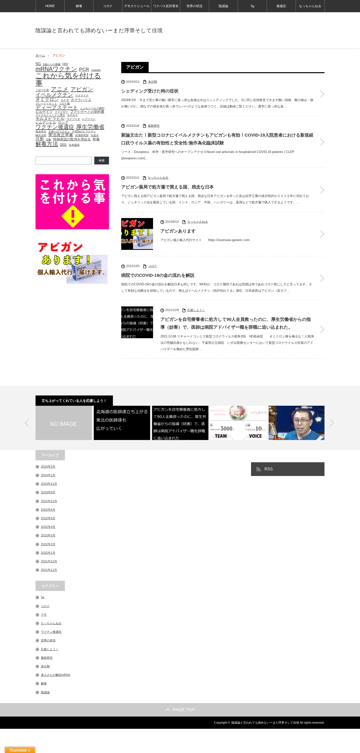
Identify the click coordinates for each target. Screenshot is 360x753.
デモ (44, 614)
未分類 (152, 81)
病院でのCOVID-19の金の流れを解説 (157, 275)
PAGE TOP (184, 709)
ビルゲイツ (44, 111)
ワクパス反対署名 (166, 6)
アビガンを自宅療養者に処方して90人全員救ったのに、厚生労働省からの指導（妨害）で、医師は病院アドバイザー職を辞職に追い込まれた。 (235, 323)
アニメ (60, 89)
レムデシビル (46, 122)
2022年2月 (48, 544)
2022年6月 (48, 509)
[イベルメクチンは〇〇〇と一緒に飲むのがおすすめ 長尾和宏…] (297, 423)
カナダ (65, 100)
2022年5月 (48, 518)
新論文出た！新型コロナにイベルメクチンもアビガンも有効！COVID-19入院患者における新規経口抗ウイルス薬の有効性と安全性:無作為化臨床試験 (217, 139)
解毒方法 (47, 144)
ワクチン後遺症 (55, 127)
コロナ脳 (64, 103)
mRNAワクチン (56, 69)
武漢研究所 (82, 135)
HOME (50, 6)
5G (38, 64)
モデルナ (72, 115)
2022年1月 (48, 553)
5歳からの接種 (51, 64)
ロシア (63, 122)
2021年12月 (49, 561)
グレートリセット (46, 103)
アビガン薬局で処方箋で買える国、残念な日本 (167, 187)
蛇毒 (96, 139)
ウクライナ (82, 95)
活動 (48, 139)
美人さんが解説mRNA (55, 675)
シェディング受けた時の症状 (150, 91)
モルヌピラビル (50, 118)
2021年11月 (49, 570)
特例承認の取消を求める (72, 139)
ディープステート (57, 107)
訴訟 (63, 144)
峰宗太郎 (41, 135)
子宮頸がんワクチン (84, 131)
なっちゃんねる (310, 6)
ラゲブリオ (73, 119)
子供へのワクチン (59, 131)
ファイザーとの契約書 (87, 111)
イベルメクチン (54, 94)
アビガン (82, 89)
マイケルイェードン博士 (50, 115)
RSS (268, 469)
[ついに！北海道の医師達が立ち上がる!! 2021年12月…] (122, 423)
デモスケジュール (137, 6)
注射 (40, 139)
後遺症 (281, 6)
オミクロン (47, 99)
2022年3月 (48, 535)
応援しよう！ (196, 310)
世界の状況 (195, 6)
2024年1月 (48, 475)
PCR (84, 69)
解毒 (79, 6)
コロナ (108, 6)
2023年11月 (49, 484)
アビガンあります (178, 231)
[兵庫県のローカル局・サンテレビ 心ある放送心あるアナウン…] (64, 423)
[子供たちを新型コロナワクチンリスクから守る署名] (238, 423)
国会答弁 (41, 131)
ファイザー (61, 112)
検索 (102, 160)
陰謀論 (223, 6)
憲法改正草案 (60, 135)
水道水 (95, 135)
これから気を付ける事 (68, 79)
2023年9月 (48, 492)
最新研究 (154, 125)
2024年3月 (48, 466)
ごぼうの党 (42, 90)
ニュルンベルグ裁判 (92, 108)
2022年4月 (48, 527)
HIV (65, 64)
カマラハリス (81, 100)
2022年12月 (49, 501)
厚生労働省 (90, 127)
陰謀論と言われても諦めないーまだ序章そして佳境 (99, 30)
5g (252, 6)
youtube (96, 70)
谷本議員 (74, 145)
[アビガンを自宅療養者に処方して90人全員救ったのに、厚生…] (180, 423)
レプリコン (89, 119)
